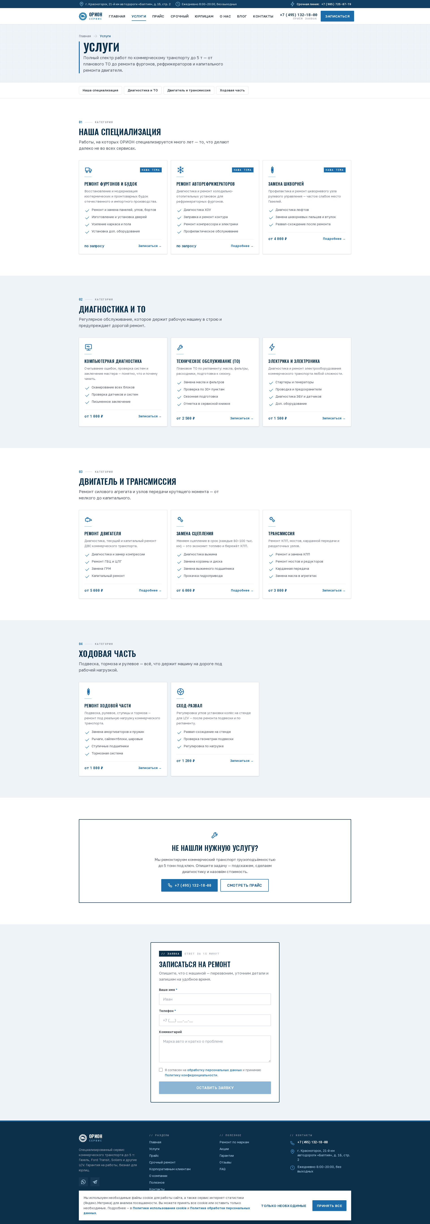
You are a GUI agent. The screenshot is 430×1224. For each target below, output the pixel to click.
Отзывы (225, 1162)
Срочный (180, 16)
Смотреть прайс (244, 885)
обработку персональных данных (214, 1070)
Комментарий (170, 1032)
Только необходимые (283, 1206)
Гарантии (226, 1155)
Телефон (167, 1011)
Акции (224, 1149)
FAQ (222, 1169)
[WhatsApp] (83, 1181)
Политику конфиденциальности (191, 1075)
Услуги (139, 16)
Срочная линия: (324, 4)
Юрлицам (204, 16)
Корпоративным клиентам (170, 1169)
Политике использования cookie (160, 1208)
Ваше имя (168, 990)
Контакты (263, 16)
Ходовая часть (232, 90)
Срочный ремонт (162, 1162)
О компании (158, 1176)
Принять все (329, 1206)
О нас (225, 16)
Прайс (158, 16)
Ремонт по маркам (234, 1142)
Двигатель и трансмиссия (189, 90)
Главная (117, 16)
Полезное (157, 1182)
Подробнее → (242, 246)
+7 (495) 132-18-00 (312, 1142)
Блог (242, 16)
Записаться (337, 16)
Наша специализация (100, 90)
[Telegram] (94, 1181)
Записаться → (150, 246)
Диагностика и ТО (143, 90)
